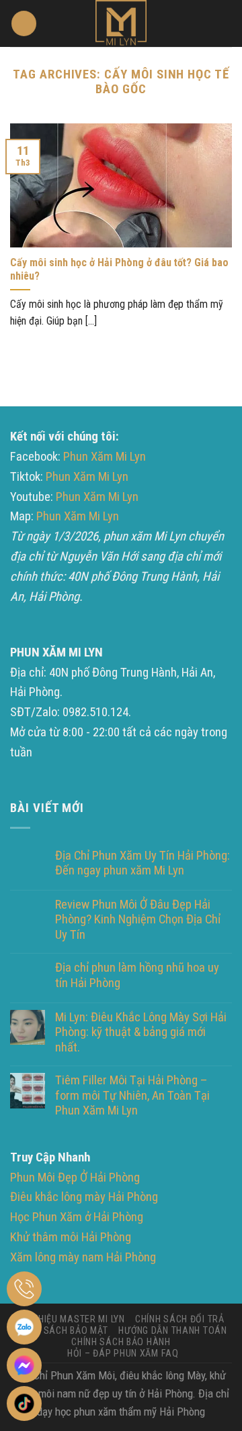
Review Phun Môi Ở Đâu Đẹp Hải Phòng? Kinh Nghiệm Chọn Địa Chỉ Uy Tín (137, 919)
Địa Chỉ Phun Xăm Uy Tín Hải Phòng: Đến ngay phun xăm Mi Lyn (142, 863)
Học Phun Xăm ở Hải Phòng (76, 1217)
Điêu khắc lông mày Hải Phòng (84, 1197)
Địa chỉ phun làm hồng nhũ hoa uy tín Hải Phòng (137, 975)
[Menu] (23, 23)
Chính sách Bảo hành (121, 1341)
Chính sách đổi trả (180, 1319)
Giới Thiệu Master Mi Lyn (69, 1319)
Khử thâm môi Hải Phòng (70, 1237)
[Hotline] (24, 1288)
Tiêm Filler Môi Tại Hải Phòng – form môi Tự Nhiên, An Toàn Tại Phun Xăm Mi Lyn (132, 1095)
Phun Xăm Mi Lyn (104, 456)
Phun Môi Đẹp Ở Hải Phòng (75, 1177)
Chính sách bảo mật (61, 1330)
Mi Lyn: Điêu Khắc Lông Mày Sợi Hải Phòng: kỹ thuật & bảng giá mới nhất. (141, 1032)
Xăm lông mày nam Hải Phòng (83, 1257)
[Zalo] (24, 1327)
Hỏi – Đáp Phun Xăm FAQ (123, 1353)
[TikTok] (24, 1403)
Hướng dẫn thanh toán (172, 1330)
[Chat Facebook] (24, 1365)
